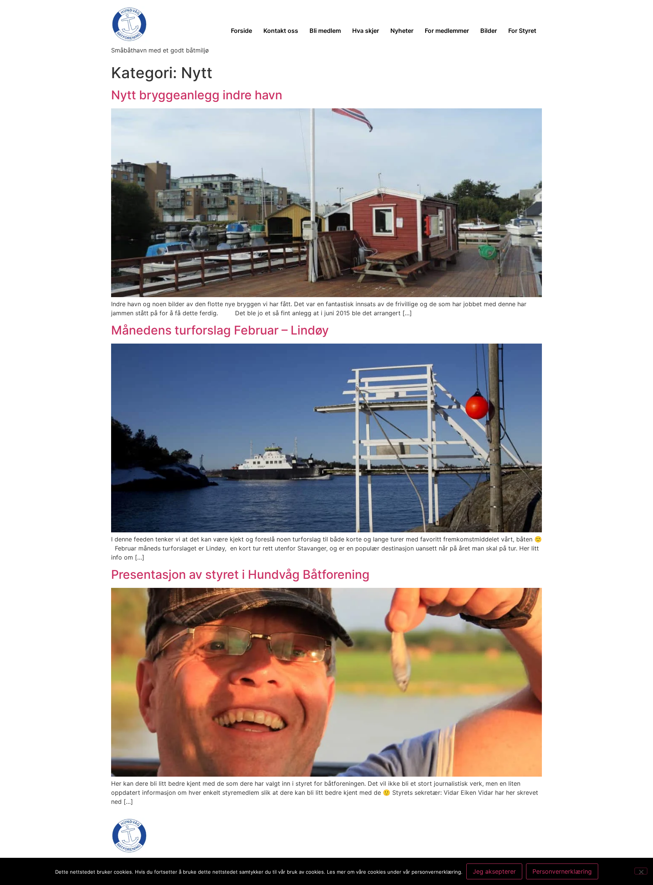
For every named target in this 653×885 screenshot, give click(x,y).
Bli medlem (325, 30)
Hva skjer (365, 30)
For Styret (522, 30)
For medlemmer (447, 30)
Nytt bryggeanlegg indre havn (196, 95)
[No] (640, 871)
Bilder (488, 30)
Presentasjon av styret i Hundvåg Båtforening (240, 574)
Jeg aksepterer (494, 871)
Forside (241, 30)
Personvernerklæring (562, 871)
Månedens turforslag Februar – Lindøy (220, 330)
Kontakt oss (280, 30)
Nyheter (401, 30)
